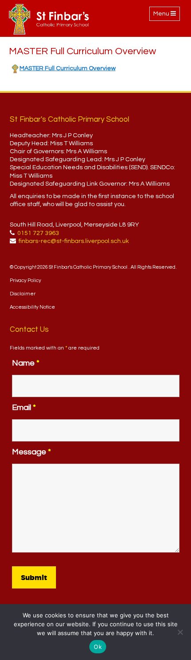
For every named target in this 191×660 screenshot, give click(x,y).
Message (31, 452)
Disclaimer (23, 293)
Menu (166, 15)
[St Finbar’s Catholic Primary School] (49, 19)
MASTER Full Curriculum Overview (67, 68)
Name (26, 363)
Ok (98, 646)
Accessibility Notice (32, 307)
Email (24, 407)
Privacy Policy (25, 280)
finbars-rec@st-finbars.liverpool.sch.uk (74, 241)
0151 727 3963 (38, 233)
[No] (179, 632)
